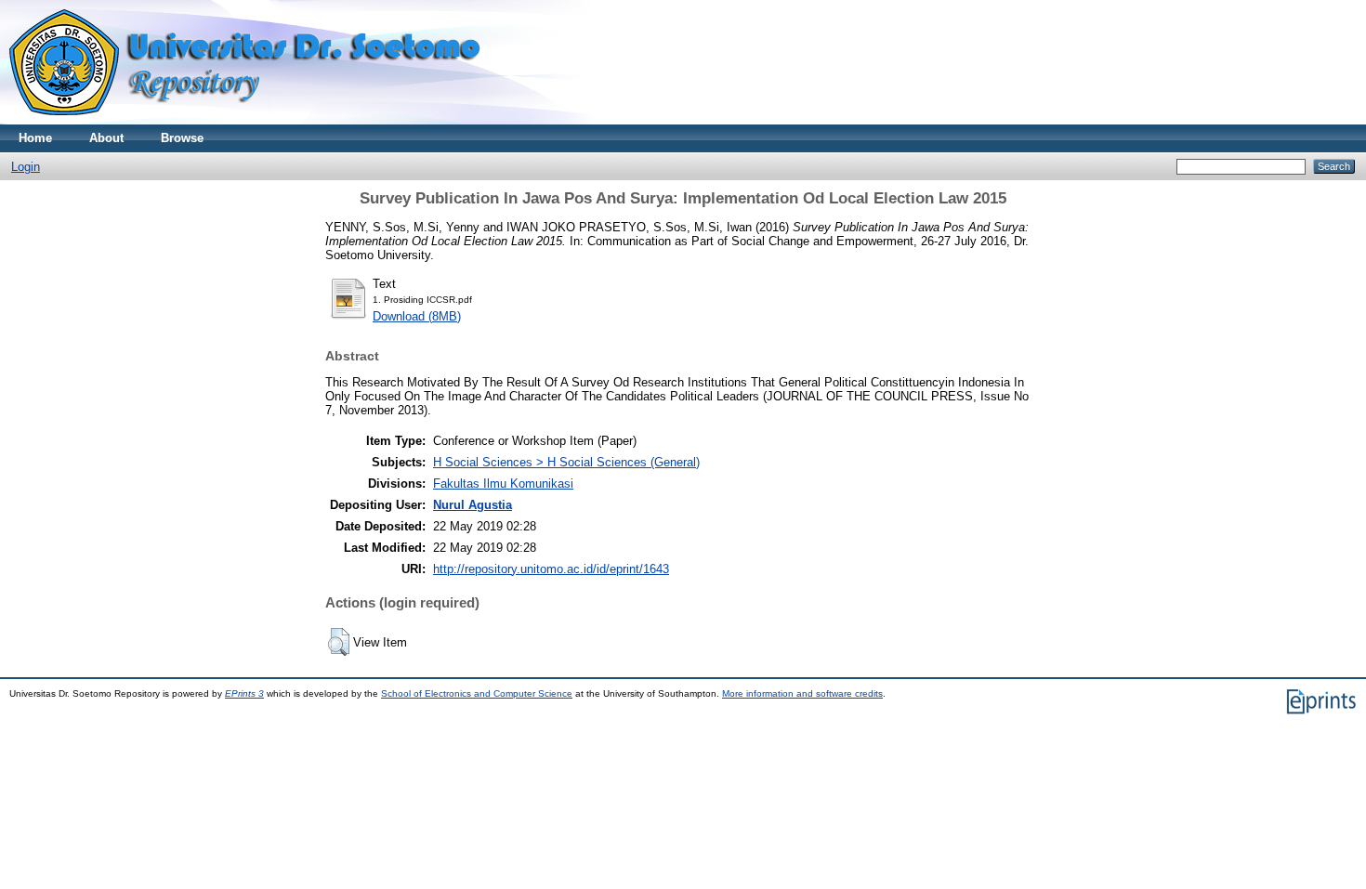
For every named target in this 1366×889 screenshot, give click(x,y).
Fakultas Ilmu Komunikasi (503, 483)
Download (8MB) (417, 316)
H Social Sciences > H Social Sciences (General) (566, 462)
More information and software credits (802, 693)
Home (35, 138)
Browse (182, 138)
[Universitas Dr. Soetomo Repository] (256, 120)
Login (25, 167)
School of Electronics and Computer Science (476, 693)
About (106, 138)
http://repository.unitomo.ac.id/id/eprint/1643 (551, 569)
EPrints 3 (244, 693)
